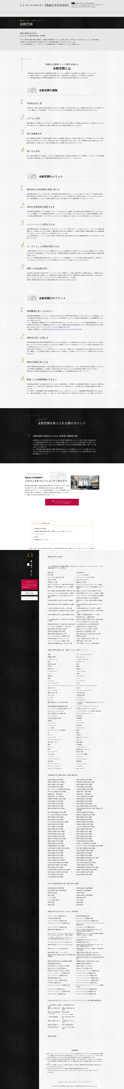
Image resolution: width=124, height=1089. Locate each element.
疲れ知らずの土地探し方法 (85, 968)
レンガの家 (51, 727)
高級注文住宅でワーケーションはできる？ (60, 944)
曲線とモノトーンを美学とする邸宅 (87, 629)
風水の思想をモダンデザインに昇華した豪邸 (90, 593)
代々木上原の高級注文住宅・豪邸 (57, 814)
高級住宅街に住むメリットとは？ (58, 952)
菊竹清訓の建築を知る (54, 978)
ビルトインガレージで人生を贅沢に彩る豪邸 (90, 595)
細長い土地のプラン (54, 1020)
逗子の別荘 (80, 900)
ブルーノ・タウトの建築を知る (57, 916)
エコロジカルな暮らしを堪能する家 (58, 636)
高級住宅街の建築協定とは (56, 929)
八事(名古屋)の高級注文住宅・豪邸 (58, 862)
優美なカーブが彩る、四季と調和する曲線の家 (90, 601)
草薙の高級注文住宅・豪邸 (84, 786)
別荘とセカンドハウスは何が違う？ (58, 948)
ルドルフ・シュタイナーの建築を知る (59, 985)
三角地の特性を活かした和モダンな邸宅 (89, 608)
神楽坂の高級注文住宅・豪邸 (85, 822)
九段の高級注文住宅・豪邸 (84, 874)
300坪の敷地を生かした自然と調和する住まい (61, 615)
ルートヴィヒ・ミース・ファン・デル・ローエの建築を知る (90, 923)
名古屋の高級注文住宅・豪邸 (85, 850)
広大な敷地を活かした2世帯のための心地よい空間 (61, 620)
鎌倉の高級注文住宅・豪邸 (55, 850)
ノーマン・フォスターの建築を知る (87, 975)
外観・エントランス (82, 737)
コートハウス (52, 737)
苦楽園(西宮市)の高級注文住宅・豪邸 (87, 867)
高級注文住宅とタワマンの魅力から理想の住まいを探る (90, 949)
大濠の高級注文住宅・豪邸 (55, 786)
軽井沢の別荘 (81, 892)
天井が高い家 (81, 692)
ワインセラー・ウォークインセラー (87, 685)
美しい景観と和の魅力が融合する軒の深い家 (61, 590)
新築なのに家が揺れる (54, 1008)
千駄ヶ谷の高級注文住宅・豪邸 (57, 791)
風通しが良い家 (52, 692)
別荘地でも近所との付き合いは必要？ (59, 970)
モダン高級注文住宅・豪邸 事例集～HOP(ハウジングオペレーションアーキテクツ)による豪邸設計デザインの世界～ (75, 567)
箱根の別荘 (51, 905)
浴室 (36, 537)
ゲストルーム (81, 657)
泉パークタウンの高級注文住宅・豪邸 (59, 789)
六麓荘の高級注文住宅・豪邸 (85, 865)
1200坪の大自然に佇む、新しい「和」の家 (60, 608)
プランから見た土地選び (68, 1027)
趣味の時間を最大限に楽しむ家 (57, 633)
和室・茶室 (80, 742)
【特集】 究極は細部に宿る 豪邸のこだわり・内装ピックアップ (54, 531)
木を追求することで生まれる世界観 (58, 966)
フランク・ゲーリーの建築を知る (57, 975)
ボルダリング (81, 661)
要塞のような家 (81, 582)
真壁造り (50, 676)
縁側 (49, 678)
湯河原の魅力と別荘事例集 (85, 888)
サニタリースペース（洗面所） (57, 730)
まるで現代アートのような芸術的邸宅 (88, 643)
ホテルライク (81, 727)
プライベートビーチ (54, 766)
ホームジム (51, 695)
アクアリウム (81, 723)
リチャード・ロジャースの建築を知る (59, 973)
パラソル (79, 720)
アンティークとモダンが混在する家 (58, 641)
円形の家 (50, 575)
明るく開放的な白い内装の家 (56, 713)
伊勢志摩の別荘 (81, 897)
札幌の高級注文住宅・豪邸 (84, 853)
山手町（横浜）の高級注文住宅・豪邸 (58, 848)
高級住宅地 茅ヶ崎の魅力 (56, 796)
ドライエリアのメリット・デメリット (88, 706)
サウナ (79, 683)
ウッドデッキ (81, 681)
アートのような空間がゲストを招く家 (59, 626)
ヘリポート (80, 766)
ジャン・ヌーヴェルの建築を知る (86, 994)
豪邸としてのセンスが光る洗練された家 (89, 590)
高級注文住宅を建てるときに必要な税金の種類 (90, 957)
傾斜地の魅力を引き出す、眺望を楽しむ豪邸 (61, 604)
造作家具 (79, 716)
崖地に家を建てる (53, 1024)
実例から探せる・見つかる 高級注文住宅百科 (74, 1086)
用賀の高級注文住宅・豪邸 (55, 841)
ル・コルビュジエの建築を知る (86, 927)
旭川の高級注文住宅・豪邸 (55, 857)
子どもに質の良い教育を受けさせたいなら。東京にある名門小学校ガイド (90, 930)
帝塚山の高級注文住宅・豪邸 (56, 860)
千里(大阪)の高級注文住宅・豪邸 (86, 862)
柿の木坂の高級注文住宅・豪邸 (57, 812)
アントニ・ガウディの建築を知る (57, 920)
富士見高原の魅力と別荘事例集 (57, 890)
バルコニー (80, 756)
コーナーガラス (81, 671)
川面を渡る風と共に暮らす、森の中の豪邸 (60, 600)
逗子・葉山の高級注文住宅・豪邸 (86, 848)
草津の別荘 (80, 905)
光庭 (49, 654)
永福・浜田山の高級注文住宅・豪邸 (58, 872)
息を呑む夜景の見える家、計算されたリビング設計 (90, 605)
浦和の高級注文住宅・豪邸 (84, 784)
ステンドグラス (52, 690)
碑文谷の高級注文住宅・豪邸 (56, 836)
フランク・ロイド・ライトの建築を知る (88, 970)
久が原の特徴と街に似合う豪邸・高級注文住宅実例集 (90, 809)
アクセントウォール (83, 659)
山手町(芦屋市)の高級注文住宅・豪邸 (59, 869)
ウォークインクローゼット (85, 654)
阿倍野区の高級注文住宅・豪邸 (86, 782)
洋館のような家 (52, 582)
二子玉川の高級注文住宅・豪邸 (86, 826)
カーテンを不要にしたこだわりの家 (87, 622)
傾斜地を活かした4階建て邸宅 (86, 617)
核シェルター (81, 768)
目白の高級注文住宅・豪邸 (55, 826)
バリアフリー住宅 (67, 1014)
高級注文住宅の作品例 (55, 557)
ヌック (79, 678)
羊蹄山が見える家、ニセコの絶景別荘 (88, 598)
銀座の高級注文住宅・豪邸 (55, 819)
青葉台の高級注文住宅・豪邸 (56, 808)
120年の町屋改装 (53, 1017)
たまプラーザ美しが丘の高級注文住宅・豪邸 (90, 845)
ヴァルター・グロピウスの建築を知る (88, 920)
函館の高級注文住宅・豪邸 (55, 855)
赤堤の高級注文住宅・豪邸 (84, 833)
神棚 (78, 666)
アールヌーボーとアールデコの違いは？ (60, 942)
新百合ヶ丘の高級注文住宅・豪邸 (86, 843)
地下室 (79, 735)
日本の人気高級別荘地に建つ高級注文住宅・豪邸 (63, 883)
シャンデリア (52, 723)
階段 (78, 732)
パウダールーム (52, 659)
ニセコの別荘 (52, 897)
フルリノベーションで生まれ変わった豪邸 (60, 593)
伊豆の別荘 (51, 902)
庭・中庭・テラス (52, 742)
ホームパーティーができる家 (85, 577)
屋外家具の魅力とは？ (83, 942)
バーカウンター (52, 725)
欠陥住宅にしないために (68, 1021)
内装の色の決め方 (53, 1027)
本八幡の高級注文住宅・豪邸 (85, 841)
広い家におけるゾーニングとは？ (87, 708)
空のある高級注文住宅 (54, 718)
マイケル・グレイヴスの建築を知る (87, 989)
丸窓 (78, 688)
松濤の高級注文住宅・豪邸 (55, 801)
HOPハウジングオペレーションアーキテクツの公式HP (62, 502)
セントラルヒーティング (84, 713)
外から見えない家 (82, 579)
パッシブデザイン (82, 937)
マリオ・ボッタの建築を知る (56, 989)
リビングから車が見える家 (56, 577)
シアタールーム (40, 534)
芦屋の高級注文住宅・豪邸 (55, 853)
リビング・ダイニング (54, 739)
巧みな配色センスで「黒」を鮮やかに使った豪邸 (61, 596)
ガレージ (50, 747)
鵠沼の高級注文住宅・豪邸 (55, 817)
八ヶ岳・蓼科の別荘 (53, 900)
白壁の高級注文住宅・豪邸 (84, 829)
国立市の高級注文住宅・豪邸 (85, 872)
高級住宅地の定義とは (54, 963)
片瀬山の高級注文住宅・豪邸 (85, 789)
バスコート (51, 681)
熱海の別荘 (80, 902)
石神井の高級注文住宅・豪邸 (56, 833)
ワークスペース (52, 751)
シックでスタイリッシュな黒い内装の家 (89, 711)
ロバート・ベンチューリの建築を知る (59, 991)
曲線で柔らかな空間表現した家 (86, 631)
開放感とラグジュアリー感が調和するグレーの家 (90, 587)
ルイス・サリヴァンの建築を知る (57, 927)
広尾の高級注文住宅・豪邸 (84, 803)
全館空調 (79, 718)
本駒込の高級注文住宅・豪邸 (85, 824)
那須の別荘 (51, 895)
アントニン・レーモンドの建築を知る (88, 978)
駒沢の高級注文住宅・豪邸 (84, 838)
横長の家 (50, 572)
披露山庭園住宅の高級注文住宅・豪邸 (88, 857)
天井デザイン (52, 688)
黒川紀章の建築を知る (83, 916)
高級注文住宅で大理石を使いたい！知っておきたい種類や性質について (90, 945)
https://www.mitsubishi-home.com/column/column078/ (65, 329)
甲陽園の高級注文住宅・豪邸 (56, 845)
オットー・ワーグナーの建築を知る (87, 982)
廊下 (78, 664)
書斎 (49, 744)
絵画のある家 (52, 664)
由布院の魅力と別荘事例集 (85, 895)
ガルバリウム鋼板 (82, 754)
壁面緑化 (79, 761)
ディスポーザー (81, 700)
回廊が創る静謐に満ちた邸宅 (56, 631)
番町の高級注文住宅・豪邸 (84, 819)
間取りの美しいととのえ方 (85, 966)
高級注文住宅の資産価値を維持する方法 (89, 955)
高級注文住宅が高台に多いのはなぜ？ (88, 952)
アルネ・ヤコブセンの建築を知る (57, 980)
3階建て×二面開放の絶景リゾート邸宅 (88, 614)
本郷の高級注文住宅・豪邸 (55, 824)
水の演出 (79, 725)
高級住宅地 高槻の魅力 (55, 794)
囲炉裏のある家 (81, 636)
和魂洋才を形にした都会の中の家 (87, 626)
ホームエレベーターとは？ (56, 711)
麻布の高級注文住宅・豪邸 (84, 801)
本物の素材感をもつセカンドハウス (58, 638)
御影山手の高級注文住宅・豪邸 (57, 838)
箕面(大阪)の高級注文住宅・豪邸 (57, 865)
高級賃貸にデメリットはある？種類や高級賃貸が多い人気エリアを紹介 (90, 934)
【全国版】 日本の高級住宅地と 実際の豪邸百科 (63, 775)
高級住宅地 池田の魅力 (84, 791)
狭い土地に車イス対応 (68, 1017)
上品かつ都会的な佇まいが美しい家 (87, 638)
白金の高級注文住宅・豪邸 (55, 803)
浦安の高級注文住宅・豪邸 (55, 784)
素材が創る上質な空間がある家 (57, 629)
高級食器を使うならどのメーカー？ (87, 939)
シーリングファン (82, 763)
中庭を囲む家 (81, 572)
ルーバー (50, 700)
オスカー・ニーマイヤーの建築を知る (59, 923)
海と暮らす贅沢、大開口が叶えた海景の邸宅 (90, 619)
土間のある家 (81, 695)
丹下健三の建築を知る (54, 982)
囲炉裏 (50, 720)
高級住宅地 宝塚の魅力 (84, 794)
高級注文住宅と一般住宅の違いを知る (88, 961)
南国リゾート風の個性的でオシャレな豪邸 (60, 587)
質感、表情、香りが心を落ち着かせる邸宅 (89, 633)
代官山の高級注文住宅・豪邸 (85, 796)
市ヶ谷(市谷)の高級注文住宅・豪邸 (58, 822)
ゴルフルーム (81, 676)
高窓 (49, 661)
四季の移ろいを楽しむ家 (84, 641)
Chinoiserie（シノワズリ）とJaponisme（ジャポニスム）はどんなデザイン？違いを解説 (61, 934)
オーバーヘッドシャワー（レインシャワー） (61, 685)
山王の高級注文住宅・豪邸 (55, 874)
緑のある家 (80, 751)
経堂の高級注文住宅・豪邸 (55, 829)
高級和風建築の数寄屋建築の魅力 (58, 706)
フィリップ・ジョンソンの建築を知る (88, 980)
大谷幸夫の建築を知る (54, 918)
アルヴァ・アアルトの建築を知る (86, 973)
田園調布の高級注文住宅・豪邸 (57, 798)
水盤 (78, 673)
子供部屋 (79, 744)
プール (50, 735)
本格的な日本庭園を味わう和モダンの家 (60, 643)
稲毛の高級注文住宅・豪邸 (84, 831)
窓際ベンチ (80, 669)
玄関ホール (51, 669)
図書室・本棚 (51, 657)
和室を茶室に (66, 1012)
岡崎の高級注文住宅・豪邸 (55, 843)
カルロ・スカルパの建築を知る (57, 994)
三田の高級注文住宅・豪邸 (55, 877)
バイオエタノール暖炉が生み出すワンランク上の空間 (90, 703)
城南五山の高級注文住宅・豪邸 (86, 814)
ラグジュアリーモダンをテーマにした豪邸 (89, 584)
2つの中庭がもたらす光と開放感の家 (88, 624)
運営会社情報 (29, 593)
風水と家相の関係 (67, 1024)
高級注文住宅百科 (40, 528)
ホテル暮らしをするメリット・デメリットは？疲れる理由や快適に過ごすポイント (60, 938)
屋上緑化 (50, 761)
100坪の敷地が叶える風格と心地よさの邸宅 (61, 610)
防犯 (78, 730)
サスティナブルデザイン (55, 768)
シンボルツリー (52, 671)
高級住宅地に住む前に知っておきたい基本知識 (63, 911)
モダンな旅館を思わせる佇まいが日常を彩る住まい (90, 611)
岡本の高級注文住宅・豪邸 (84, 779)
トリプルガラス (52, 716)
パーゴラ (50, 697)
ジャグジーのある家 (83, 575)
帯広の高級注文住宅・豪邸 (84, 855)
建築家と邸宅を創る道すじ (85, 963)
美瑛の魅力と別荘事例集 (84, 890)
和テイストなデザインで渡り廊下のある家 (60, 584)
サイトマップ (29, 598)
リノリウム (80, 697)
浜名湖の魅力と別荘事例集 (56, 888)
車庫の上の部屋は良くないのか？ (54, 1012)
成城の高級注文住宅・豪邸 (84, 798)
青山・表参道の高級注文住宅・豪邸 (87, 806)
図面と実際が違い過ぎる (68, 1008)
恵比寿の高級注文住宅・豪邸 (85, 812)
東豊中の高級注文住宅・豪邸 (56, 782)
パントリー (51, 756)
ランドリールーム (82, 759)
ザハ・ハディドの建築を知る (85, 918)
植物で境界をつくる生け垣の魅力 (58, 702)
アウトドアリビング (54, 759)
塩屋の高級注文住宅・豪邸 (55, 779)
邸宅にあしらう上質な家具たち (57, 968)
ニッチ (50, 673)
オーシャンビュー (53, 683)
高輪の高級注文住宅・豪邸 (84, 817)
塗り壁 (50, 666)
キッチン (79, 739)
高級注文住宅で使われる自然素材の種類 (60, 961)
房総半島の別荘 (52, 892)
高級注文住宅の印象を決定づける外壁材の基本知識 (61, 955)
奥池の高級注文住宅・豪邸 (84, 860)
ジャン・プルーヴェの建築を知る (86, 991)
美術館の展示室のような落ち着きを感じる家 (61, 624)
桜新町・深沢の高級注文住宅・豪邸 (87, 869)
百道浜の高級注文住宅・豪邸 (56, 831)
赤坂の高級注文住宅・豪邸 (55, 806)
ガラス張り (51, 754)
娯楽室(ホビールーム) (41, 540)
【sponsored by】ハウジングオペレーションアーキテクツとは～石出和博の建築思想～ (75, 1000)
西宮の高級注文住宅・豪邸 (55, 867)
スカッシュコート (53, 763)
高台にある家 (52, 579)
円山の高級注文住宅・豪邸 (84, 836)
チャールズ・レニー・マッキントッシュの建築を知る (90, 985)
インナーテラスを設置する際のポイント (60, 708)
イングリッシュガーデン (84, 690)
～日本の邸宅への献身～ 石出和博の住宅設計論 (61, 1005)
